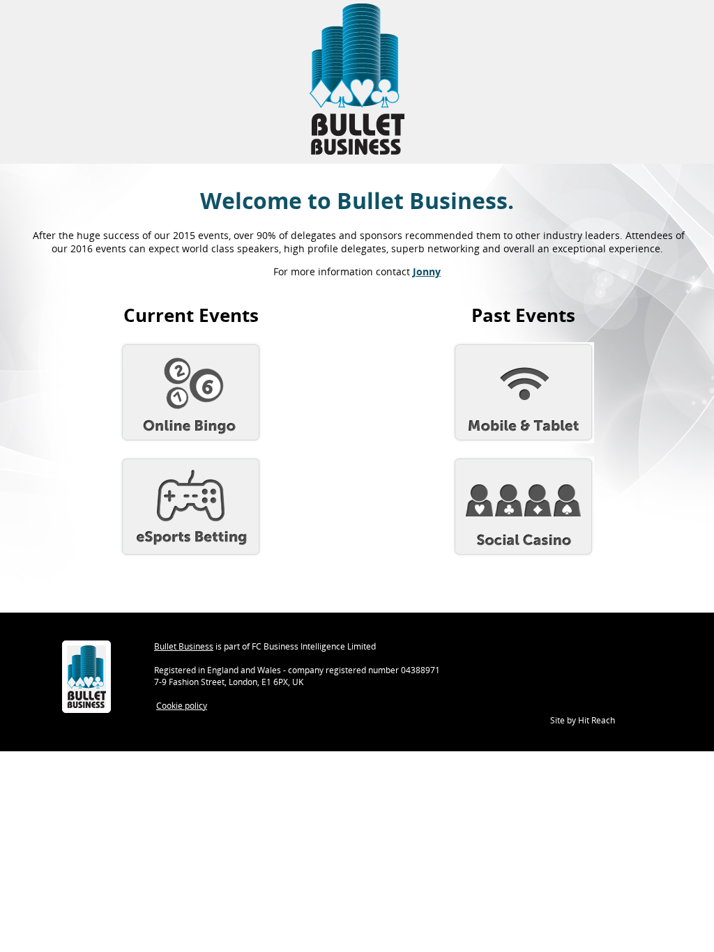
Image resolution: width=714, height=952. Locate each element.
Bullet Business (183, 646)
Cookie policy (181, 706)
